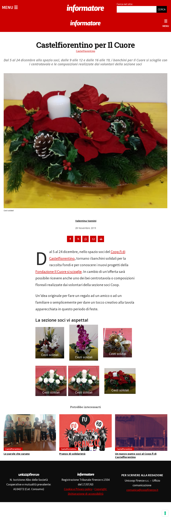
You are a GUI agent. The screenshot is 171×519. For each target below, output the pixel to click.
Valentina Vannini (85, 220)
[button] (10, 7)
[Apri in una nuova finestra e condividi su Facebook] (70, 239)
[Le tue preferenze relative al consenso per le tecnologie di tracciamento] (165, 513)
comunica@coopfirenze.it (142, 490)
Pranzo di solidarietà (72, 453)
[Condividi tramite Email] (93, 239)
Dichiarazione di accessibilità (85, 494)
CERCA (161, 9)
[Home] (85, 8)
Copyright (100, 489)
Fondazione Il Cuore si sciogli (57, 271)
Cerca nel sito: (125, 4)
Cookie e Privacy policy (78, 489)
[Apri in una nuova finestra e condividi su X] (77, 239)
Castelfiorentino (85, 51)
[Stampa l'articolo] (101, 239)
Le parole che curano (17, 453)
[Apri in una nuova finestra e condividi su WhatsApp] (85, 239)
